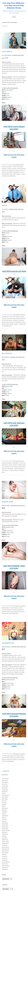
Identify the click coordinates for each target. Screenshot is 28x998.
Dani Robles (4, 791)
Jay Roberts (4, 812)
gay (7, 170)
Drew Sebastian (5, 795)
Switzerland (16, 611)
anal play (16, 607)
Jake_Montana (7, 353)
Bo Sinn (3, 806)
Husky (7, 322)
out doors (16, 468)
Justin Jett (4, 800)
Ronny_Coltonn (5, 841)
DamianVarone (5, 850)
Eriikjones (4, 854)
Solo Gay (12, 611)
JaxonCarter (4, 858)
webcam (18, 174)
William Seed (5, 808)
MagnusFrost (5, 839)
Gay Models (8, 166)
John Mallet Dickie (11, 175)
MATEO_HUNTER (6, 830)
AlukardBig (4, 837)
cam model (16, 755)
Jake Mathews (5, 782)
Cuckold (18, 168)
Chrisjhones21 (5, 828)
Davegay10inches (8, 643)
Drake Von (4, 819)
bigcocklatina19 (5, 849)
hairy (12, 466)
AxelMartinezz (5, 843)
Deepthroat (9, 609)
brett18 (4, 205)
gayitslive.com (12, 170)
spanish (14, 174)
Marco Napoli (5, 826)
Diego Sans (4, 810)
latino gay (12, 322)
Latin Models (5, 316)
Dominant (23, 168)
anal (18, 166)
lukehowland (5, 869)
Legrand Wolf (5, 786)
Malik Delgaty (5, 823)
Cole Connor (5, 780)
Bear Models (16, 164)
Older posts (5, 771)
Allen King (4, 804)
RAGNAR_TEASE (7, 502)
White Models (5, 607)
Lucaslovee (4, 856)
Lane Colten (4, 784)
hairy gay (18, 170)
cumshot (22, 755)
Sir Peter (4, 793)
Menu (14, 16)
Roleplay (7, 174)
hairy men (22, 170)
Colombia (9, 318)
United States (9, 759)
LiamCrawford (7, 51)
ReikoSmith (4, 832)
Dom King (4, 821)
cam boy (9, 168)
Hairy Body (17, 757)
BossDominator (5, 865)
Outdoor (7, 324)
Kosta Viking (5, 787)
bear (7, 464)
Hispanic (4, 172)
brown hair (4, 168)
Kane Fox (4, 813)
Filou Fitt (4, 817)
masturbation (16, 172)
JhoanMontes (5, 852)
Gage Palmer (5, 799)
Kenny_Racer (5, 863)
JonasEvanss (5, 860)
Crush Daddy (5, 797)
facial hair (4, 170)
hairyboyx (4, 836)
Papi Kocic (4, 802)
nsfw (21, 172)
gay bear (6, 320)
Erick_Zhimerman (6, 862)
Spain (10, 174)
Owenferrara (5, 867)
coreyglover (4, 845)
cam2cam (14, 168)
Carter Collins (5, 824)
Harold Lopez (5, 789)
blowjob (11, 755)
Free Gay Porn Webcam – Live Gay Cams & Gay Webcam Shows (14, 5)
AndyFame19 (5, 834)
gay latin (10, 320)
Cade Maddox (5, 815)
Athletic (21, 166)
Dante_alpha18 (5, 847)
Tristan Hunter (5, 778)
